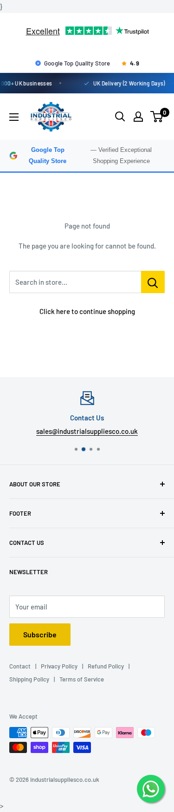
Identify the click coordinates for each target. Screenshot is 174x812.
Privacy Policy (59, 666)
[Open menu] (14, 117)
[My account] (138, 116)
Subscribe (40, 634)
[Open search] (120, 116)
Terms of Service (81, 679)
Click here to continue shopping (87, 311)
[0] (157, 116)
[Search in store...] (153, 282)
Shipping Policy (29, 679)
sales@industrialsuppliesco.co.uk (87, 431)
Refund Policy (106, 666)
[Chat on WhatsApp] (151, 789)
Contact (20, 666)
